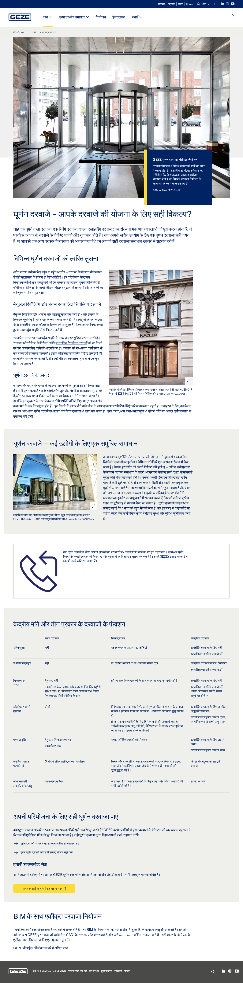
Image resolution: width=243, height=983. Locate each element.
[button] (203, 4)
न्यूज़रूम (171, 4)
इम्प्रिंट (127, 971)
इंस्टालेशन (118, 17)
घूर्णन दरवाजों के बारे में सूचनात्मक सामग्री (44, 888)
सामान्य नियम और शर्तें (77, 971)
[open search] (232, 16)
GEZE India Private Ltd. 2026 (49, 971)
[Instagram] (227, 4)
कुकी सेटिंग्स (106, 971)
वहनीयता (161, 4)
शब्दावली (118, 971)
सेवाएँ (135, 17)
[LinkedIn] (223, 4)
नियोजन (101, 17)
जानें (45, 17)
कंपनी (180, 4)
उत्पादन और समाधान (72, 17)
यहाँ (140, 647)
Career (190, 4)
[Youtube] (232, 4)
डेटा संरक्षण (94, 971)
